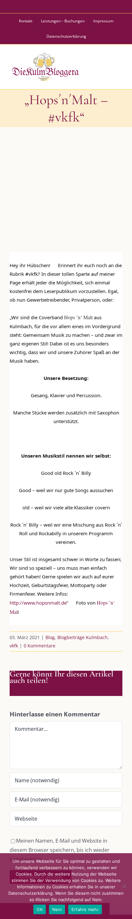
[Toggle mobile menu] (118, 65)
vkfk (14, 646)
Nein (57, 909)
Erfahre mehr (85, 909)
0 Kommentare (39, 646)
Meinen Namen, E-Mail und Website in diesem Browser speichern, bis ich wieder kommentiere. (60, 850)
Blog (50, 637)
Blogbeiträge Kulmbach (82, 637)
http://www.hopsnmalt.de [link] (38, 602)
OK (40, 909)
